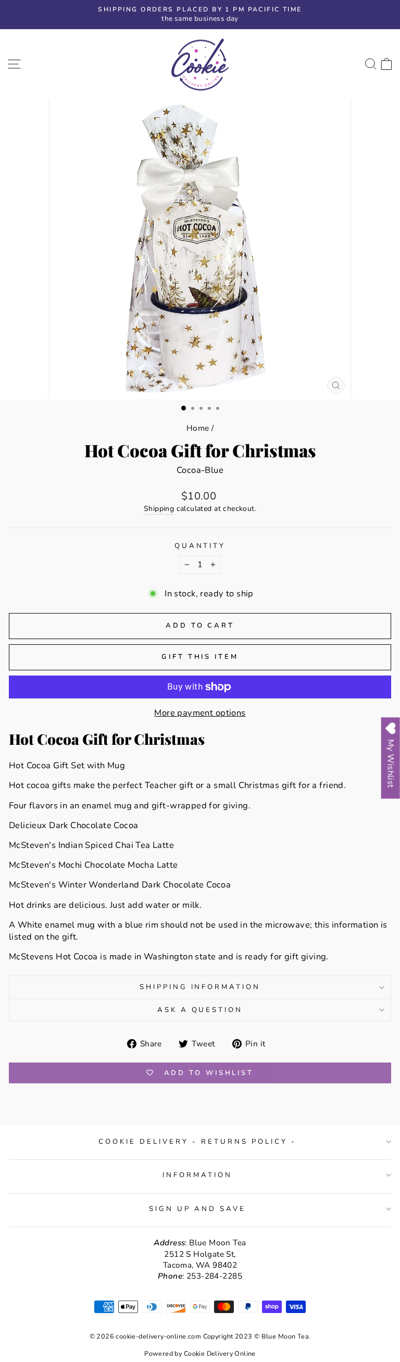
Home (197, 428)
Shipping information (200, 987)
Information (197, 1175)
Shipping (159, 509)
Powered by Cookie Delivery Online (200, 1353)
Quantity (200, 546)
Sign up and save (197, 1209)
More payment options (199, 713)
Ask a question (200, 1010)
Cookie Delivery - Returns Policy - (197, 1141)
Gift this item (200, 656)
